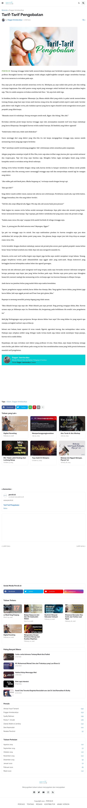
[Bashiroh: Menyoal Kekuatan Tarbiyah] (54, 608)
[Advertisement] (43, 383)
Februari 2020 (43, 767)
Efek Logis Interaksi (22, 681)
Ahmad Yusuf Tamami (43, 708)
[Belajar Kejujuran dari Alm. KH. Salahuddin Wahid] (33, 608)
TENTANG (30, 804)
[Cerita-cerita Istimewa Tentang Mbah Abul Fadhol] (9, 656)
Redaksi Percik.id (43, 731)
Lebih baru (6, 546)
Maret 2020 (43, 771)
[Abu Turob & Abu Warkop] (72, 423)
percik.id (12, 495)
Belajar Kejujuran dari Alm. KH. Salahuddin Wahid (31, 617)
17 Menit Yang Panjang (11, 615)
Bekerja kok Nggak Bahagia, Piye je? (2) (71, 459)
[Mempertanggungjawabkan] (43, 423)
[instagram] (48, 792)
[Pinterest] (34, 407)
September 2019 (43, 748)
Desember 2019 (43, 760)
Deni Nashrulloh (43, 727)
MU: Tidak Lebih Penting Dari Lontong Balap (15, 459)
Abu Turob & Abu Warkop (70, 433)
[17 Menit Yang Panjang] (13, 608)
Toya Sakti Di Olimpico (40, 458)
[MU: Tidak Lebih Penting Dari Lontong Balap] (15, 448)
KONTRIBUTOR (49, 804)
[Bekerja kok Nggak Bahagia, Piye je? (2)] (72, 448)
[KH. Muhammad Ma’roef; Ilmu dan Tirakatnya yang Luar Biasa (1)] (9, 665)
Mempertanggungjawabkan (43, 433)
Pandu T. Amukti (43, 720)
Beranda (5, 10)
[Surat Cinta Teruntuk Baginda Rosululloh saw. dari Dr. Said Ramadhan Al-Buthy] (9, 693)
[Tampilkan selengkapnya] (42, 407)
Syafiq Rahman (43, 716)
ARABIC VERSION (63, 804)
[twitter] (39, 792)
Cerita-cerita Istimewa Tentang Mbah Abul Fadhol (32, 654)
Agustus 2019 (43, 744)
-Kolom (8, 402)
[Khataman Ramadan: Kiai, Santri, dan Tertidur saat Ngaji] (74, 608)
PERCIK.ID (49, 801)
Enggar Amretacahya (16, 10)
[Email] (38, 407)
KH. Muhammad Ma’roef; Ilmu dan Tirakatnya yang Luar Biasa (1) (37, 663)
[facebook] (34, 792)
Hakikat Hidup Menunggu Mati (26, 672)
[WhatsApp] (30, 407)
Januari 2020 (43, 763)
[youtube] (43, 792)
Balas (5, 508)
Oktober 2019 (43, 752)
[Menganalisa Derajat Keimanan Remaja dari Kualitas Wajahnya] (33, 628)
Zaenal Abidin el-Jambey (43, 724)
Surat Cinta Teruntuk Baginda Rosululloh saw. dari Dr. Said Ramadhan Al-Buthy (42, 690)
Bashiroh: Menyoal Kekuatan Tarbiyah (51, 616)
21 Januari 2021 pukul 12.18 (16, 497)
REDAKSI (39, 804)
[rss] (53, 792)
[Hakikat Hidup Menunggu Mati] (9, 675)
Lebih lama (80, 546)
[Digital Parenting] (15, 423)
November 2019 (43, 756)
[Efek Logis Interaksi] (9, 684)
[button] (2, 3)
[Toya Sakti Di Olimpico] (43, 448)
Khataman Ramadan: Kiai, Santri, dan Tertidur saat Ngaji (74, 617)
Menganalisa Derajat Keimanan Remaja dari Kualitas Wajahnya (32, 637)
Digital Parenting (10, 433)
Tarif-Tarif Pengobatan (11, 505)
